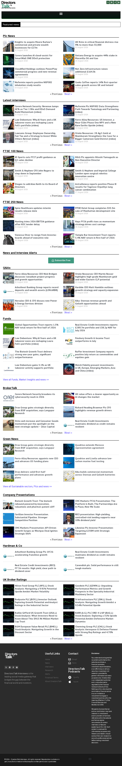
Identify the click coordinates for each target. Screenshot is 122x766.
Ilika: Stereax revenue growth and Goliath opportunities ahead (93, 302)
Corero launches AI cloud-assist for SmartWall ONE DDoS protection (33, 57)
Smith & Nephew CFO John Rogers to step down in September (34, 172)
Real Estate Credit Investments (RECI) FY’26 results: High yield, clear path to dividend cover (35, 568)
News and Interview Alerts (20, 253)
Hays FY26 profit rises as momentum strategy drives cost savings (95, 223)
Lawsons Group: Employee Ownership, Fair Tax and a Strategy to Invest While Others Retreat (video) (36, 136)
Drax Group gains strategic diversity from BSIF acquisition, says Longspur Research (34, 410)
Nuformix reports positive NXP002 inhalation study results (33, 84)
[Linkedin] (111, 2)
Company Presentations (19, 495)
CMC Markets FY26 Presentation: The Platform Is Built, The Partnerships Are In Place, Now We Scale (96, 503)
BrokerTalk (10, 388)
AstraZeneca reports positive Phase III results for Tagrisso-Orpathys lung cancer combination (95, 186)
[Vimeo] (118, 2)
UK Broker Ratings (15, 579)
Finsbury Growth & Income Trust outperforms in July (92, 339)
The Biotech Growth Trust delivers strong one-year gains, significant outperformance (33, 354)
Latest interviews (14, 100)
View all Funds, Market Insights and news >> (26, 379)
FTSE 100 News (13, 151)
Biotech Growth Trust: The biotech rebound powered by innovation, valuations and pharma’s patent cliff (34, 503)
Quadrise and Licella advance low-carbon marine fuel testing (93, 460)
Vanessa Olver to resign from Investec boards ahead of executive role (35, 236)
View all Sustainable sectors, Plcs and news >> (27, 486)
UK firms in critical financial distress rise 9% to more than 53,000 (96, 43)
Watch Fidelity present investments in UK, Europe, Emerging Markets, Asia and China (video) (95, 367)
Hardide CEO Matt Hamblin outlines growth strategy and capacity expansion (96, 289)
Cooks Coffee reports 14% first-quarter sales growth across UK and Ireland (96, 84)
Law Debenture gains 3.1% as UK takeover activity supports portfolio (34, 366)
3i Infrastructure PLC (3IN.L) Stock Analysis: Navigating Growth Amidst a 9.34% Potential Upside (95, 602)
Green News (10, 439)
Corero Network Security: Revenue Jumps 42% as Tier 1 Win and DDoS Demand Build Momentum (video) (37, 109)
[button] (61, 13)
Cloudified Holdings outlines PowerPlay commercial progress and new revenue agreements (36, 71)
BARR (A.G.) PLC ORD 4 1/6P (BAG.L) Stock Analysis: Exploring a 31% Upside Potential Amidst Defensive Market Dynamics (96, 617)
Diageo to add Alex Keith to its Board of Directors (36, 185)
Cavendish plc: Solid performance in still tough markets (96, 567)
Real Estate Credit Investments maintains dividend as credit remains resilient (95, 423)
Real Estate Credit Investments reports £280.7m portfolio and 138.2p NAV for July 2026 (96, 327)
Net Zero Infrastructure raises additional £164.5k (91, 70)
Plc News (9, 36)
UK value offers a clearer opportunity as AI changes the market (97, 395)
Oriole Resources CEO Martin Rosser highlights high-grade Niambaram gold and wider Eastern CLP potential (96, 276)
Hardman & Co (12, 545)
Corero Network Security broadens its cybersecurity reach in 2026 (35, 395)
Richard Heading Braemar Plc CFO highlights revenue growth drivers (94, 409)
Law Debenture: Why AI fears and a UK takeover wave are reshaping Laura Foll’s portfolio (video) (35, 122)
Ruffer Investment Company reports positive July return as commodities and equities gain (96, 354)
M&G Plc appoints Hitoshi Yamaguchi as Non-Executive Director (96, 158)
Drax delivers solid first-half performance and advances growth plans (34, 474)
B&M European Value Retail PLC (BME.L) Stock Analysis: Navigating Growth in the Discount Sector (37, 629)
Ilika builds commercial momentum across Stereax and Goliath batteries (95, 473)
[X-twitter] (108, 2)
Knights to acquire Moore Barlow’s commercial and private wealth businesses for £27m (33, 44)
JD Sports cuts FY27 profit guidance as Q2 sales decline (35, 158)
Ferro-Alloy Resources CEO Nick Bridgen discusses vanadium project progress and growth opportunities (36, 276)
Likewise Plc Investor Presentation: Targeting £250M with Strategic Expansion (94, 530)
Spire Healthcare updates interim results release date (33, 209)
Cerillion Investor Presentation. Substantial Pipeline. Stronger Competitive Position (32, 517)
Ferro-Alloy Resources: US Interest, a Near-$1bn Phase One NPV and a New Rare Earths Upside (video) (95, 122)
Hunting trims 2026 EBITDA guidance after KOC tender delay (34, 223)
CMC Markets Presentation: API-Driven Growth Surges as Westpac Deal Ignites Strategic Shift (36, 530)
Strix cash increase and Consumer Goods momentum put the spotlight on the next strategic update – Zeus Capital (36, 423)
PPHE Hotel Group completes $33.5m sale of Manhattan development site (95, 209)
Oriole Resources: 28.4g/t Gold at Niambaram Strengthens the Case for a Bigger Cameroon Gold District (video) (96, 136)
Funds (7, 318)
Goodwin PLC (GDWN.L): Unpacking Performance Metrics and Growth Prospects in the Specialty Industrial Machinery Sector (94, 590)
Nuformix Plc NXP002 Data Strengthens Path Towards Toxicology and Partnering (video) (97, 109)
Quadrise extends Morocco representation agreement (89, 446)
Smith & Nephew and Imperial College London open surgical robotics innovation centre (95, 173)
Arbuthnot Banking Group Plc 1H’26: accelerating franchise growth (34, 553)
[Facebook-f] (115, 2)
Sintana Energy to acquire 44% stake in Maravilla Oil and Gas (96, 57)
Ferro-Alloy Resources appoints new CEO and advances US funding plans (36, 460)
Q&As (6, 267)
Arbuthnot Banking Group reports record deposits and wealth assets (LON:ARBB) (36, 289)
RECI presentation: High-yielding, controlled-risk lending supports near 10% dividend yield (95, 517)
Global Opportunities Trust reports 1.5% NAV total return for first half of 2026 (36, 326)
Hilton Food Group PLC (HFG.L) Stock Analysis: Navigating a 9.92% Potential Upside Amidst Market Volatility (36, 588)
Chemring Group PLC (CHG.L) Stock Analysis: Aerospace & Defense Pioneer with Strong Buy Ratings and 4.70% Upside (96, 631)
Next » (68, 93)
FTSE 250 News (13, 202)
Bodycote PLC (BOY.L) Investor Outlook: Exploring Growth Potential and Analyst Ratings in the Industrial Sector (36, 602)
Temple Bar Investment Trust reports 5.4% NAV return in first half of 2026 (95, 236)
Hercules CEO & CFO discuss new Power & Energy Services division (36, 302)
